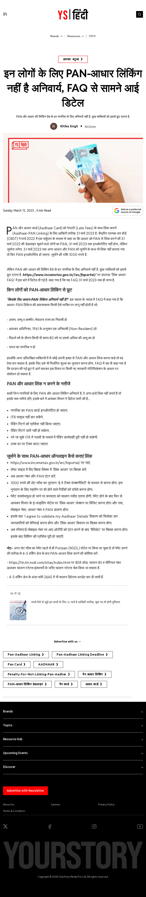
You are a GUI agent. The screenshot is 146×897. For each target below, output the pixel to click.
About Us (8, 804)
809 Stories (90, 126)
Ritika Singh (69, 126)
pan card (15, 664)
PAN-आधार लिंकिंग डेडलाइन (25, 684)
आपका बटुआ (71, 59)
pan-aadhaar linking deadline (80, 655)
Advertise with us (66, 641)
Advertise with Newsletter (25, 791)
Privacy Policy (106, 804)
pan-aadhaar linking (24, 655)
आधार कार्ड (92, 684)
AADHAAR (46, 664)
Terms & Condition (14, 811)
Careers (55, 804)
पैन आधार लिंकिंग (93, 674)
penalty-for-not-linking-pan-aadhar (37, 674)
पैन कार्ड (64, 684)
